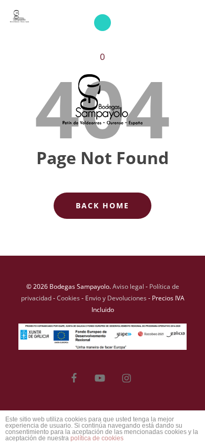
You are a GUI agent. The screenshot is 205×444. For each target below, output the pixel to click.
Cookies (68, 298)
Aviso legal (128, 286)
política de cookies (97, 438)
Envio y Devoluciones (116, 298)
